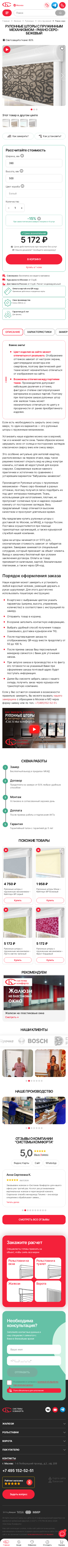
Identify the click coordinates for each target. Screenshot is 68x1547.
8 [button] (40, 1210)
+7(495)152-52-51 (45, 702)
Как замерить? (20, 136)
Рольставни (10, 1432)
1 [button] (31, 109)
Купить (17, 900)
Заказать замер (47, 5)
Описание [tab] (12, 331)
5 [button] (36, 1081)
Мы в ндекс (41, 1154)
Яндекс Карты (21, 1163)
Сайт (37, 1163)
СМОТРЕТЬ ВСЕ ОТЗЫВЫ (34, 1219)
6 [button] (39, 1081)
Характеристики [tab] (39, 331)
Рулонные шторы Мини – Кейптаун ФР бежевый (48, 890)
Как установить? (52, 136)
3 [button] (36, 109)
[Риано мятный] (24, 123)
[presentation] (34, 163)
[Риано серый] (33, 123)
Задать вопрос (18, 1494)
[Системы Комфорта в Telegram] (63, 1410)
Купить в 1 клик (34, 267)
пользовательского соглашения (40, 1534)
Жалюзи (8, 1423)
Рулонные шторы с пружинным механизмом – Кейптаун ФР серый (17, 891)
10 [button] (45, 1210)
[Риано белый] (6, 123)
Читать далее (12, 1202)
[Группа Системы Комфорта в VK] (48, 1410)
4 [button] (34, 1081)
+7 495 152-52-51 (18, 1470)
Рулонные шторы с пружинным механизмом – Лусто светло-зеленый (17, 951)
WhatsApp (51, 1163)
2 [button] (34, 109)
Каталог (7, 12)
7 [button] (42, 1081)
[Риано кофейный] (15, 123)
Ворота (7, 1441)
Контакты (9, 1458)
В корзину (34, 259)
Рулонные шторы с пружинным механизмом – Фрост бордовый (49, 951)
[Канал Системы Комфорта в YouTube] (55, 1409)
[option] (34, 75)
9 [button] (43, 1210)
